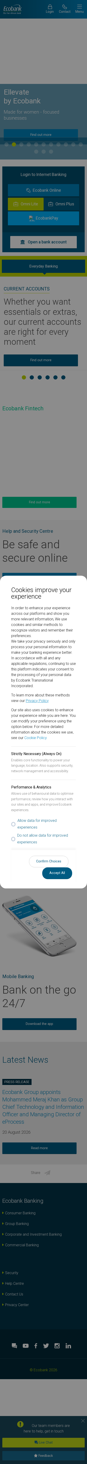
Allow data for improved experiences (37, 824)
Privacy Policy (37, 701)
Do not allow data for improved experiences (42, 839)
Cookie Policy (35, 738)
